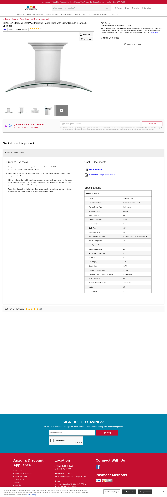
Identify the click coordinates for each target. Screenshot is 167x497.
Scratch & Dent (66, 14)
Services (77, 14)
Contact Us (114, 14)
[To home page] (31, 8)
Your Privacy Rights (112, 492)
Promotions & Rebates (35, 14)
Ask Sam (152, 124)
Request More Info (134, 44)
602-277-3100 (66, 474)
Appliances (21, 14)
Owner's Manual (95, 169)
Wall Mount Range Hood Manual (102, 175)
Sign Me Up (107, 433)
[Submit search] (107, 8)
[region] (83, 492)
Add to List (87, 39)
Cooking (15, 19)
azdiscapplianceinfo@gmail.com (73, 476)
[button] (115, 8)
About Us (86, 14)
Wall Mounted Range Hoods (40, 19)
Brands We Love (52, 14)
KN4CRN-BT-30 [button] (21, 29)
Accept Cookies (145, 492)
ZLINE (5, 29)
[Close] (163, 491)
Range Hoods (24, 19)
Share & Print (87, 34)
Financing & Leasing (99, 14)
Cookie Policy (31, 495)
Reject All (129, 492)
